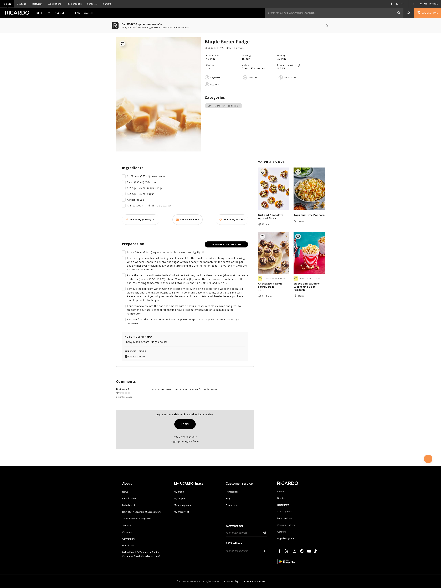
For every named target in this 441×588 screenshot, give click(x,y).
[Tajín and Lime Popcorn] (309, 189)
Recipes (7, 3)
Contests (127, 532)
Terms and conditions (253, 581)
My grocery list (181, 511)
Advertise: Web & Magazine (136, 518)
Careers (107, 3)
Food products (74, 3)
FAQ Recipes (232, 491)
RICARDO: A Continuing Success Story (141, 511)
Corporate (92, 3)
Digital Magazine (286, 538)
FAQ (228, 498)
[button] (399, 13)
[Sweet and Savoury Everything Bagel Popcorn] (309, 253)
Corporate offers (286, 524)
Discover (60, 12)
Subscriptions (54, 3)
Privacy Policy (231, 581)
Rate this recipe (235, 48)
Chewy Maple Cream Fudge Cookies (146, 341)
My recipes (179, 498)
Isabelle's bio (129, 505)
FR (413, 3)
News (125, 491)
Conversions (129, 538)
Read (77, 12)
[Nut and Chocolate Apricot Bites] (273, 189)
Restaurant (37, 3)
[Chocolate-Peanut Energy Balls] (273, 253)
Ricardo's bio (129, 498)
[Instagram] (295, 551)
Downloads (128, 545)
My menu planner (183, 505)
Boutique (21, 3)
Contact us (231, 505)
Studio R (126, 525)
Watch (88, 12)
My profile (179, 491)
